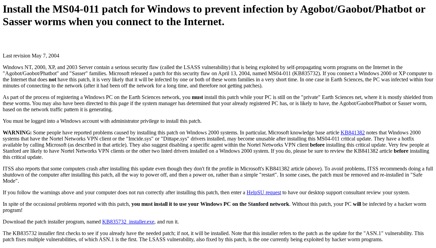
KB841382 (353, 132)
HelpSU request (264, 192)
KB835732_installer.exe (128, 222)
